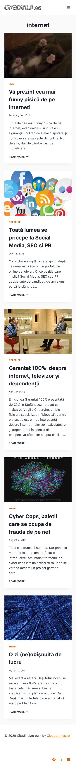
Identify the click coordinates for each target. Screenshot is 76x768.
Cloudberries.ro (58, 735)
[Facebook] (54, 759)
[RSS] (68, 759)
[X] (61, 759)
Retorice (15, 222)
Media (13, 508)
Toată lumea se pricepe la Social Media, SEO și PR (30, 238)
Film (11, 83)
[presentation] (38, 55)
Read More (19, 156)
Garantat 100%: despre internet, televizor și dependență (38, 376)
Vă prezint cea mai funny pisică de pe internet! (32, 99)
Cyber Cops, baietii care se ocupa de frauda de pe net (33, 524)
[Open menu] (68, 7)
